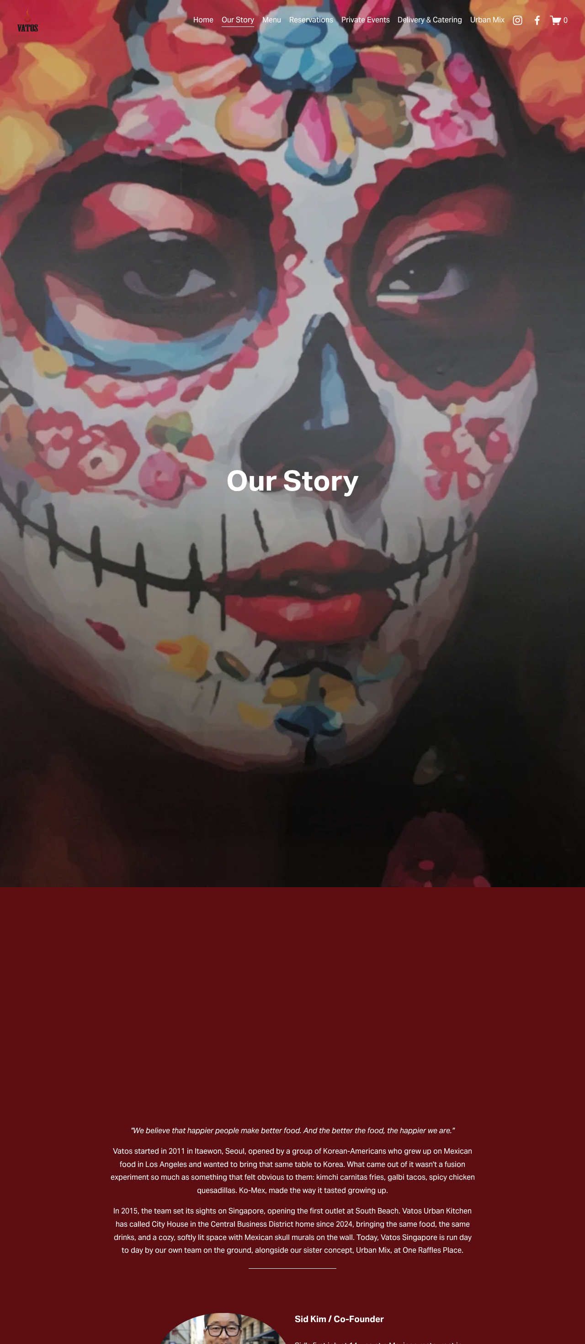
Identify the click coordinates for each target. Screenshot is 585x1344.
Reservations (311, 20)
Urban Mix (487, 20)
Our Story (238, 20)
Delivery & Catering (430, 20)
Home (203, 20)
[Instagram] (517, 20)
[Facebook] (537, 20)
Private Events (365, 20)
